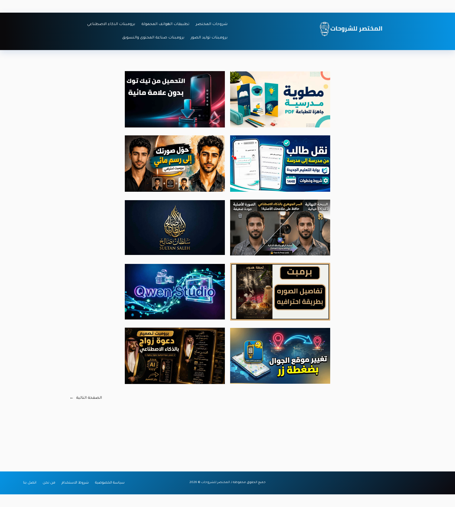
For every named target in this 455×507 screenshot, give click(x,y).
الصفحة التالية (86, 398)
